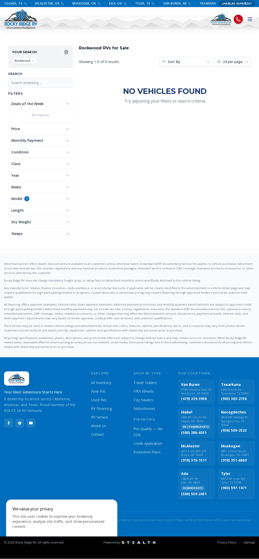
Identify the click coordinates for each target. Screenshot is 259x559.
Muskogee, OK (82, 4)
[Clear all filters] (66, 52)
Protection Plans (147, 452)
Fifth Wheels (144, 391)
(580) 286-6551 (194, 432)
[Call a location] (238, 19)
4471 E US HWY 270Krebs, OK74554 (193, 453)
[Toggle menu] (250, 19)
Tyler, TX (140, 4)
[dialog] (61, 526)
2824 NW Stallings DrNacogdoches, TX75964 (234, 421)
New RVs (98, 391)
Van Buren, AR (172, 4)
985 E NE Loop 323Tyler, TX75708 (233, 480)
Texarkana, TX (209, 4)
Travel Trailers (145, 382)
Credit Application (148, 443)
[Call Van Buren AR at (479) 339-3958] (187, 3)
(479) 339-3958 (194, 398)
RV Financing (101, 408)
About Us (98, 425)
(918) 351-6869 (234, 460)
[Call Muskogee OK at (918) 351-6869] (96, 3)
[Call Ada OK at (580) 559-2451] (122, 3)
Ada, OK (113, 4)
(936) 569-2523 (234, 430)
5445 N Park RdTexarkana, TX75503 (234, 391)
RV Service (99, 417)
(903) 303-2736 (234, 398)
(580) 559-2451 (194, 493)
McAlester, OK (45, 4)
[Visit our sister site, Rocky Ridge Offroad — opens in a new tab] (221, 19)
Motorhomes (144, 408)
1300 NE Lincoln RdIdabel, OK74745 (193, 419)
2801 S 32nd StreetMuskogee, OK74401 (235, 453)
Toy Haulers (143, 399)
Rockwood (22, 60)
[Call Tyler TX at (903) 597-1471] (150, 3)
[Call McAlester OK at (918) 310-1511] (60, 3)
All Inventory (101, 382)
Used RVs (98, 399)
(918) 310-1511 (194, 460)
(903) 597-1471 (234, 487)
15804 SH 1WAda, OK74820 (190, 480)
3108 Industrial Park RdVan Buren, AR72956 (196, 391)
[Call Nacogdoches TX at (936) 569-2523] (23, 3)
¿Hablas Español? (237, 3)
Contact (97, 434)
